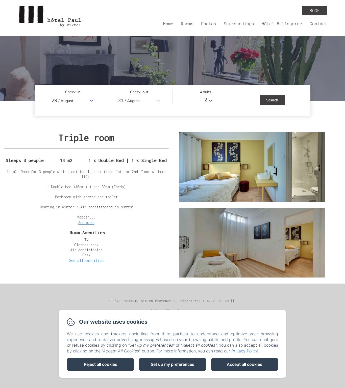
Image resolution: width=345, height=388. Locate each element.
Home (168, 23)
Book (315, 10)
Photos (208, 23)
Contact (318, 23)
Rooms (187, 23)
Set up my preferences (172, 364)
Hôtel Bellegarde (282, 23)
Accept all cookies (244, 364)
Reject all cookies (100, 364)
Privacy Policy (244, 350)
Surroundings (239, 23)
